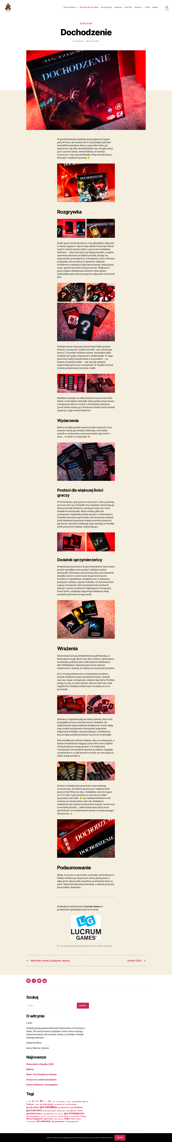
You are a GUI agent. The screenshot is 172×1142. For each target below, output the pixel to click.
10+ (49, 1101)
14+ (61, 946)
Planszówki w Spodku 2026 (40, 1064)
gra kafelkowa (76, 1107)
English (155, 7)
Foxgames (30, 1104)
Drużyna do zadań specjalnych (41, 1079)
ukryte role (108, 946)
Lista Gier (128, 7)
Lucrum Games (97, 946)
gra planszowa (34, 1113)
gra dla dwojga (71, 1104)
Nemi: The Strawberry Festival (41, 1074)
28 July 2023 (94, 41)
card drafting (60, 1101)
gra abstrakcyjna (46, 1104)
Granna (80, 1111)
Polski (147, 7)
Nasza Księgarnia (34, 1119)
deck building (76, 1101)
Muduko (83, 1116)
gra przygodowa (48, 1114)
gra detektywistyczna (71, 946)
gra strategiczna (74, 1113)
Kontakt (137, 7)
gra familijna (48, 1107)
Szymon (81, 41)
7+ (37, 1101)
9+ (46, 1101)
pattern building (58, 1119)
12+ (54, 1101)
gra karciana (34, 1110)
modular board (74, 1116)
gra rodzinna (59, 1114)
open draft (48, 1119)
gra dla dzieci (32, 1107)
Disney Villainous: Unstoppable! (42, 1084)
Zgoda (120, 1138)
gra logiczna (71, 1111)
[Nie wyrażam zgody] (170, 1138)
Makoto (30, 1069)
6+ (33, 1101)
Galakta (37, 1104)
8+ (42, 1101)
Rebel (67, 1118)
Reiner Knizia (76, 1119)
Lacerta (43, 1116)
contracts (68, 1101)
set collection (43, 1121)
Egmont (85, 1101)
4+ (27, 1101)
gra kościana (61, 1111)
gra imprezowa (85, 946)
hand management (33, 1116)
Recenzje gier (106, 7)
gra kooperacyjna (49, 1111)
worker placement (72, 1121)
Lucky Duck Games (51, 1116)
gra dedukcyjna (59, 1104)
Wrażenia (118, 7)
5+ (30, 1101)
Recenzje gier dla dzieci (89, 7)
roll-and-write (30, 1121)
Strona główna (69, 7)
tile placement (58, 1121)
